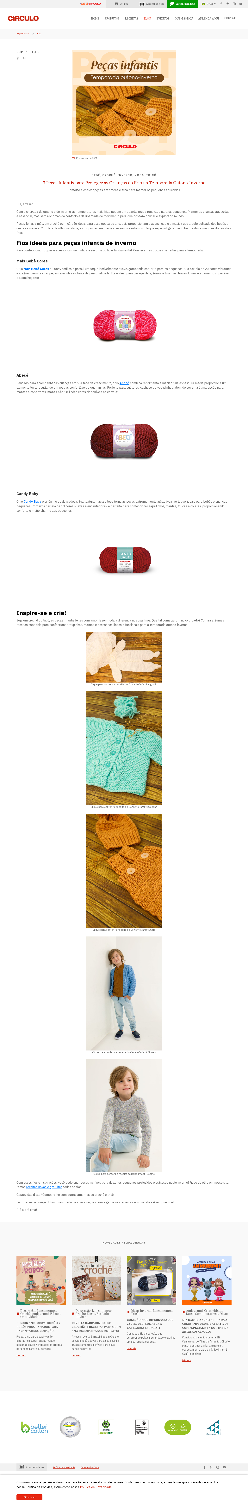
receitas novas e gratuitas (44, 1187)
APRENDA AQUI (208, 18)
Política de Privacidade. (96, 1487)
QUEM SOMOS (184, 18)
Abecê (124, 383)
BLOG (147, 18)
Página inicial (22, 34)
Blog (39, 34)
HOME (95, 18)
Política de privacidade (64, 1467)
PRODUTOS (112, 18)
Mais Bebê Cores (36, 269)
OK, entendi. (29, 1497)
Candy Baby (32, 501)
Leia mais (21, 1355)
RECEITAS (131, 18)
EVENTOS (163, 18)
